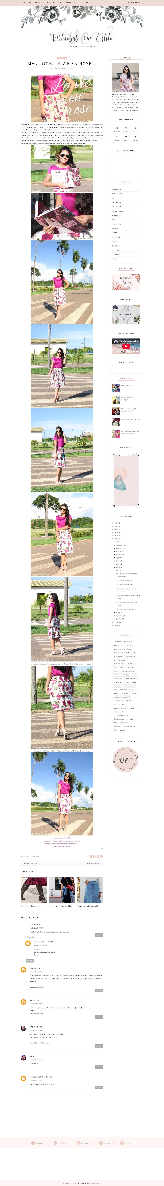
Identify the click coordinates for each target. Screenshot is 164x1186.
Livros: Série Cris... (127, 386)
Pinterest (126, 131)
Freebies (115, 229)
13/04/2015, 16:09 (36, 1060)
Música (132, 689)
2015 (116, 542)
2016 (116, 539)
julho (118, 561)
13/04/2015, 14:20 (36, 972)
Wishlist (123, 730)
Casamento (116, 189)
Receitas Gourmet (119, 704)
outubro (119, 551)
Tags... (115, 722)
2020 (116, 526)
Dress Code (122, 660)
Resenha (133, 708)
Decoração (116, 202)
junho (118, 564)
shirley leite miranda (41, 1077)
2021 (116, 523)
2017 (116, 536)
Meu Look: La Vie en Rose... (125, 585)
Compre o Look (118, 645)
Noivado (116, 693)
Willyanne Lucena (59, 68)
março (118, 613)
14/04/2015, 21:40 (40, 945)
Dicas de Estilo (130, 656)
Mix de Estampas (129, 686)
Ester (115, 667)
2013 (116, 625)
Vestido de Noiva (129, 726)
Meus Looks (61, 58)
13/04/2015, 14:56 (36, 1004)
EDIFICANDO (39, 3)
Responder (99, 935)
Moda (37, 856)
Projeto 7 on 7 (118, 700)
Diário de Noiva (118, 211)
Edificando (116, 215)
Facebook (117, 140)
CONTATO (85, 3)
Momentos (116, 246)
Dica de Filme (116, 207)
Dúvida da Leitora (119, 664)
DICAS (60, 3)
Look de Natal (118, 678)
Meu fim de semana (130, 682)
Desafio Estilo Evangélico (122, 649)
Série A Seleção (118, 711)
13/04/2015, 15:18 (36, 1030)
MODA (30, 3)
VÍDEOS (68, 3)
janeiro (118, 619)
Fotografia (116, 224)
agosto (118, 558)
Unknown (35, 1000)
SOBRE (76, 3)
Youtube (135, 131)
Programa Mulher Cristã (121, 697)
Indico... (115, 675)
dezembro (119, 545)
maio (118, 567)
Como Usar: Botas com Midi (32, 906)
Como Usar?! (117, 194)
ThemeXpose (74, 1183)
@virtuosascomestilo (70, 124)
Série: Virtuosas (118, 719)
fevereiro (119, 616)
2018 (116, 532)
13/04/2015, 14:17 (36, 928)
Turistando (116, 255)
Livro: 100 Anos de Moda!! (124, 580)
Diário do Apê (130, 653)
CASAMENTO (51, 3)
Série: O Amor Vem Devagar (122, 715)
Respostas (30, 937)
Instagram (116, 131)
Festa (114, 220)
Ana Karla (35, 968)
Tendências (124, 722)
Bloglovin (126, 140)
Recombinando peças (120, 708)
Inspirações (125, 675)
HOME (23, 3)
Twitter (135, 140)
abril (117, 570)
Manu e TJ (35, 1056)
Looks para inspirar (132, 678)
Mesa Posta (117, 682)
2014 (116, 622)
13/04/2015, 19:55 (36, 1080)
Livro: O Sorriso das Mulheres (126, 610)
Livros (114, 233)
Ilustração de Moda (128, 671)
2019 (116, 529)
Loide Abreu (36, 925)
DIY (113, 198)
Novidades (125, 693)
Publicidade (116, 250)
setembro (119, 555)
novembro (119, 548)
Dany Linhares (37, 1027)
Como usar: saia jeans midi (87, 906)
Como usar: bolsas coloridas (60, 906)
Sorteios (130, 719)
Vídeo (114, 259)
